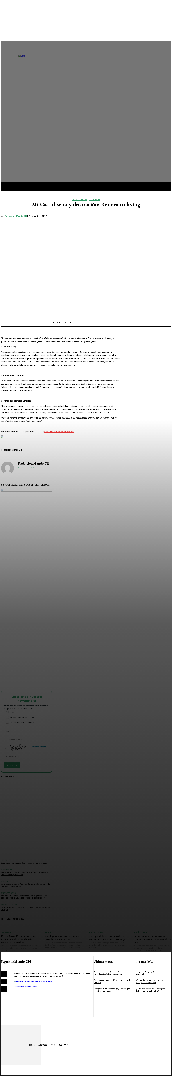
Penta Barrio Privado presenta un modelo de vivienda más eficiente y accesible (113, 973)
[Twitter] (87, 321)
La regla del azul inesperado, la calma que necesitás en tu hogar (112, 990)
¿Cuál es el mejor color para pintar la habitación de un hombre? (152, 990)
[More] (116, 321)
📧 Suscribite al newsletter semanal (25, 986)
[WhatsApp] (107, 321)
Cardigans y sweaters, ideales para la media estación (112, 981)
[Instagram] (4, 981)
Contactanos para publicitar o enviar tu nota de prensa (34, 981)
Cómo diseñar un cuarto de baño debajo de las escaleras (150, 981)
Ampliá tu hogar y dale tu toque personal (150, 973)
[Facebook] (78, 321)
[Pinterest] (97, 321)
